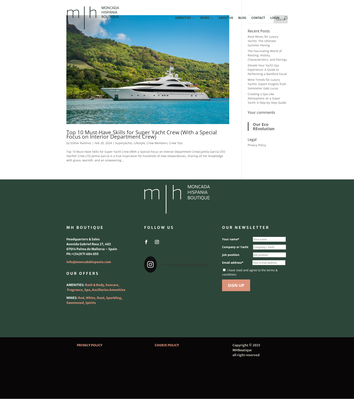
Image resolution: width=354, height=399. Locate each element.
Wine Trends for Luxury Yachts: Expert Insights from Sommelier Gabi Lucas (267, 84)
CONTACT (258, 18)
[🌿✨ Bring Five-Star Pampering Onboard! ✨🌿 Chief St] (154, 297)
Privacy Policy (257, 145)
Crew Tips (176, 143)
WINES (204, 18)
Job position (230, 255)
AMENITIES (183, 18)
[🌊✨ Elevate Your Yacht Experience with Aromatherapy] (199, 310)
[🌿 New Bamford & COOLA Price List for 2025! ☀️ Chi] (177, 297)
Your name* (230, 239)
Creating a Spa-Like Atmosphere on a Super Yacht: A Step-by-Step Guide (267, 98)
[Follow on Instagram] (157, 242)
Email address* (232, 262)
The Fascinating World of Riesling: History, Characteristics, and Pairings (267, 55)
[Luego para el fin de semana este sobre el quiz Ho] (154, 283)
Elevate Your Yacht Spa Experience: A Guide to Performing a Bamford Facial (267, 69)
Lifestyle (139, 143)
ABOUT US (226, 18)
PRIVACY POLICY (89, 345)
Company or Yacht (235, 247)
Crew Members (157, 143)
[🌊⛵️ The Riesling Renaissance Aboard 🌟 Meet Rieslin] (177, 283)
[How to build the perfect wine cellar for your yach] (199, 283)
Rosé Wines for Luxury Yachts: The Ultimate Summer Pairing (263, 41)
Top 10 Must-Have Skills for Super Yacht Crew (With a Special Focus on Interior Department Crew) (141, 134)
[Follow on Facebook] (146, 242)
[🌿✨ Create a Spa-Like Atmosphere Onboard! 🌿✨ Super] (154, 310)
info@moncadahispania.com (88, 262)
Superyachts (123, 143)
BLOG (242, 18)
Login (274, 18)
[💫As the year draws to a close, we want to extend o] (199, 297)
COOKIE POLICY (167, 345)
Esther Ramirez (80, 143)
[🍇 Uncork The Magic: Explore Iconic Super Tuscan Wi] (177, 310)
